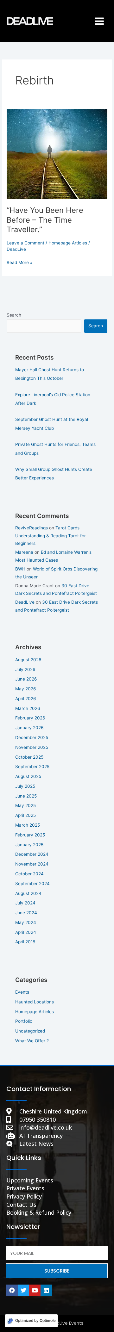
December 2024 (31, 854)
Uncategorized (30, 1030)
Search (14, 315)
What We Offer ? (32, 1040)
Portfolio (23, 1021)
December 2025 (31, 737)
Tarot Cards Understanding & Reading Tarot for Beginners (50, 535)
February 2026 (30, 717)
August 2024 (28, 893)
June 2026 (26, 678)
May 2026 (25, 688)
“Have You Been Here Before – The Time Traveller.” (45, 220)
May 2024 (25, 922)
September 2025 (32, 766)
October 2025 (29, 757)
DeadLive (25, 602)
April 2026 (25, 698)
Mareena (24, 552)
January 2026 (29, 727)
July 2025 (25, 786)
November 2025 (31, 747)
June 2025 (26, 796)
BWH (20, 568)
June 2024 (26, 912)
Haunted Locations (34, 1001)
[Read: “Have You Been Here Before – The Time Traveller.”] (57, 153)
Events (22, 992)
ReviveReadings (31, 527)
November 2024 (31, 863)
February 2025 (30, 834)
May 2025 (25, 805)
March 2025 (27, 825)
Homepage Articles (67, 242)
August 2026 (28, 659)
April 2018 (25, 941)
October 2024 (29, 873)
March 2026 (27, 708)
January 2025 (29, 844)
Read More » (19, 262)
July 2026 (25, 669)
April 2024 (25, 932)
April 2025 (25, 815)
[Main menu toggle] (100, 21)
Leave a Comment (25, 242)
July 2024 (25, 902)
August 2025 (28, 776)
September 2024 (32, 883)
